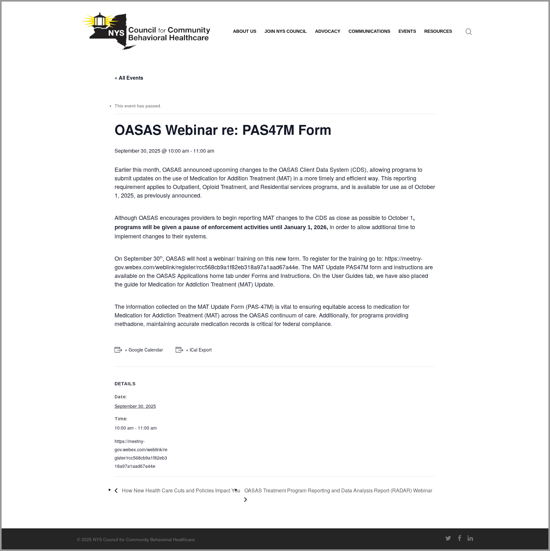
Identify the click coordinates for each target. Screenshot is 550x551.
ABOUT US (244, 31)
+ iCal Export (199, 349)
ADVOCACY (327, 31)
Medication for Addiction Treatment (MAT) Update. (211, 284)
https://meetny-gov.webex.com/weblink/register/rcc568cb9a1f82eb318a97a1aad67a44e (269, 262)
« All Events (129, 77)
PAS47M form (363, 267)
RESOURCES (438, 31)
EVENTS (407, 31)
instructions (408, 267)
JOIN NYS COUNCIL (285, 31)
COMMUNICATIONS (369, 31)
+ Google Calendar (144, 349)
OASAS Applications (182, 275)
